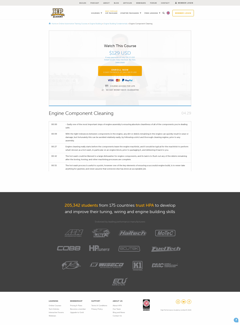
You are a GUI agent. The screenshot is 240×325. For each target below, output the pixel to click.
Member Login (183, 13)
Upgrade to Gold (77, 312)
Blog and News (119, 312)
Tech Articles (54, 309)
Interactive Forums (56, 312)
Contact (165, 3)
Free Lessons (151, 13)
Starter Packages (130, 13)
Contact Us (117, 316)
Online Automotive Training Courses (73, 24)
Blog (116, 3)
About (106, 3)
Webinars (141, 3)
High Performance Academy (58, 13)
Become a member (78, 309)
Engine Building (96, 24)
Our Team (117, 309)
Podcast (94, 3)
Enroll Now (120, 70)
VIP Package (111, 12)
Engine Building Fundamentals (116, 24)
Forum (153, 3)
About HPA (117, 306)
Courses (95, 13)
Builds (83, 3)
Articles (127, 3)
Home (54, 24)
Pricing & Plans (76, 306)
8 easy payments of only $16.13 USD (120, 57)
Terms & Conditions (99, 306)
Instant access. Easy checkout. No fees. (120, 60)
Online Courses (55, 306)
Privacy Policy (97, 309)
